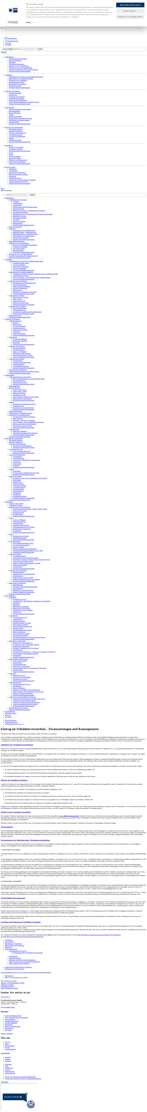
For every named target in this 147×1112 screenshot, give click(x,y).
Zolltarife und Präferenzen (21, 525)
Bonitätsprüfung (18, 576)
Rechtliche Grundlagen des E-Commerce (26, 648)
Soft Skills (16, 220)
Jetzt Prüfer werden (19, 248)
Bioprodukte (17, 480)
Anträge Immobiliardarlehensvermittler (25, 704)
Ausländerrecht (17, 619)
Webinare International (20, 565)
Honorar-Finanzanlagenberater (22, 626)
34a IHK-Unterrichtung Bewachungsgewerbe (23, 69)
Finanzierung (13, 95)
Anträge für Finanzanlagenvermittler (24, 701)
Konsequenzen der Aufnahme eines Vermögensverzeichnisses (25, 840)
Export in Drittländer (19, 520)
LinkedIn (8, 1057)
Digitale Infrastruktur (15, 116)
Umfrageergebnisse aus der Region (20, 109)
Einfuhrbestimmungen (20, 538)
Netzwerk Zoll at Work (16, 147)
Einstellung (16, 603)
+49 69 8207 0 (5, 997)
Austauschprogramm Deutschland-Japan (25, 558)
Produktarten (17, 493)
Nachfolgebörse (18, 361)
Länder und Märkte (15, 158)
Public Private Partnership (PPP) (23, 578)
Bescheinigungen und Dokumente (19, 151)
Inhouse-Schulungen (15, 60)
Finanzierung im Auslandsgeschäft (23, 574)
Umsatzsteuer (17, 531)
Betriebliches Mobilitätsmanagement (24, 404)
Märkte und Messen (19, 632)
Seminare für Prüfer (19, 301)
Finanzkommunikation (20, 339)
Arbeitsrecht (12, 169)
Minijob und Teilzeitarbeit (21, 606)
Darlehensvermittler (19, 621)
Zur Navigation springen (26, 972)
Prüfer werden (17, 299)
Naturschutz (16, 462)
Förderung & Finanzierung (17, 133)
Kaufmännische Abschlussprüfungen (24, 283)
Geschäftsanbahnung (19, 556)
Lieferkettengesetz (18, 458)
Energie (11, 138)
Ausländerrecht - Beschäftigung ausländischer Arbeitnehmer (32, 601)
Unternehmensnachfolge (16, 98)
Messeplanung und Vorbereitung (23, 590)
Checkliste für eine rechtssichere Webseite (26, 644)
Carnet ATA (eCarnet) (20, 511)
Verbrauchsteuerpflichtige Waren (23, 543)
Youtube (7, 1059)
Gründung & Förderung (12, 319)
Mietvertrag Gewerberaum (21, 666)
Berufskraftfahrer (18, 250)
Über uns (8, 43)
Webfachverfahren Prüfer (21, 303)
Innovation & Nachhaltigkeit (14, 438)
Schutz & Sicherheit (19, 221)
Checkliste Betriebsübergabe (22, 362)
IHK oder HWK (18, 628)
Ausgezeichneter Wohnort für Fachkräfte (25, 397)
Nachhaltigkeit (17, 456)
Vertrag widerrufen (7, 1033)
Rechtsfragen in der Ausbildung (23, 610)
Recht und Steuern (10, 720)
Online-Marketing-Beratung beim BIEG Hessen (24, 102)
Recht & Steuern (10, 596)
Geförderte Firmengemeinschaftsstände (25, 587)
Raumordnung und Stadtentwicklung (20, 118)
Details (28, 22)
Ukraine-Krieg (17, 567)
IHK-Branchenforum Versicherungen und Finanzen (29, 637)
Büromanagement (18, 209)
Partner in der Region (19, 389)
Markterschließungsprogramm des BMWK (26, 579)
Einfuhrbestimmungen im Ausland (23, 527)
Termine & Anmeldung (20, 247)
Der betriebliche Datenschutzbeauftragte (25, 654)
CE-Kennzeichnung (19, 487)
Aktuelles (18, 71)
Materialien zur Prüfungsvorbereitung (24, 292)
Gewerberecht (13, 171)
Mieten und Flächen (19, 393)
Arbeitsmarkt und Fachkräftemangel (24, 230)
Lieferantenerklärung (19, 521)
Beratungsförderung (19, 348)
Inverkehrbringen (18, 491)
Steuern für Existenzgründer (21, 677)
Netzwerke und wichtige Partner (23, 561)
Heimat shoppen (18, 418)
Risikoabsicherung (18, 572)
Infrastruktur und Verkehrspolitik (23, 408)
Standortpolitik (9, 375)
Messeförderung (18, 585)
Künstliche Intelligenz (16, 131)
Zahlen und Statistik (19, 333)
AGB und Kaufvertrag (20, 661)
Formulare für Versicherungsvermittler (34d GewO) (29, 699)
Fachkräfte (12, 62)
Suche (16, 49)
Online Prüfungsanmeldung (21, 286)
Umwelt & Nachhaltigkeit (17, 136)
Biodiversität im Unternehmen (22, 399)
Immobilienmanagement (20, 212)
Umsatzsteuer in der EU (20, 679)
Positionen (24, 71)
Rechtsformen (17, 686)
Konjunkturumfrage (19, 380)
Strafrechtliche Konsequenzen (13, 898)
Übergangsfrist (7, 827)
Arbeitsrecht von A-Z (19, 599)
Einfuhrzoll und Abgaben (21, 536)
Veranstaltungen (12, 38)
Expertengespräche (19, 350)
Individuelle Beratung (15, 129)
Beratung (16, 323)
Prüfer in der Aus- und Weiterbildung (20, 68)
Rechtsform (16, 332)
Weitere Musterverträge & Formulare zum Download (29, 668)
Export (11, 153)
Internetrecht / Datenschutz (17, 172)
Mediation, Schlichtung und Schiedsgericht (26, 690)
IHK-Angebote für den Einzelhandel (24, 424)
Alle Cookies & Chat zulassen (130, 5)
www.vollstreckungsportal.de (69, 816)
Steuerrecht (12, 176)
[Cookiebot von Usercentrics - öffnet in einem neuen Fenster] (13, 22)
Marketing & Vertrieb (19, 216)
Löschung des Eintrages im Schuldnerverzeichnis (21, 922)
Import (11, 154)
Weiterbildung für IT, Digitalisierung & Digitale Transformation (33, 214)
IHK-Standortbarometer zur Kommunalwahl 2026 (28, 379)
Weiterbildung (9, 198)
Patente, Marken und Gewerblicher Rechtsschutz (28, 691)
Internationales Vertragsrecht (22, 529)
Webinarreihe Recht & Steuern (18, 182)
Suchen (40, 49)
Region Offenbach (14, 113)
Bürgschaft (16, 342)
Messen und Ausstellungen (17, 162)
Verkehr (11, 115)
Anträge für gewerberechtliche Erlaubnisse (22, 180)
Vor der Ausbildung (19, 265)
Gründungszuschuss (19, 328)
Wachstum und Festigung (17, 97)
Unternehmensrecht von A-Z (22, 684)
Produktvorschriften (15, 140)
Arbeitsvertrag (17, 663)
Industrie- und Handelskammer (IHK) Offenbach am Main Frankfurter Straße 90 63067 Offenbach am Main (13, 985)
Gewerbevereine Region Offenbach (24, 417)
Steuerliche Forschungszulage (22, 446)
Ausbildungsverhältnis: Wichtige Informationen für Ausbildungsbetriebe (35, 274)
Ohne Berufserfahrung (20, 308)
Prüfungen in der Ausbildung (18, 80)
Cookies (7, 1070)
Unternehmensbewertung (21, 366)
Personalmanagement (19, 218)
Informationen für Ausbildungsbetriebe (21, 78)
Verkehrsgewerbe (18, 406)
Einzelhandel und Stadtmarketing (19, 120)
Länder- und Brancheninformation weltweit (26, 563)
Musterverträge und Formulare (18, 174)
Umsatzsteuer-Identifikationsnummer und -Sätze (28, 550)
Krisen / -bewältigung (19, 352)
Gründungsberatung (15, 93)
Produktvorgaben (18, 484)
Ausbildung (8, 259)
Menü (2, 188)
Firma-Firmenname (19, 688)
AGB (6, 1066)
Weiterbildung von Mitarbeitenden (23, 236)
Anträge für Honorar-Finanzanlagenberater (26, 702)
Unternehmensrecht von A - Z (14, 724)
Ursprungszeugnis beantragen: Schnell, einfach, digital (30, 509)
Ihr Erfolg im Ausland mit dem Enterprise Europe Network (31, 559)
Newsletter (8, 45)
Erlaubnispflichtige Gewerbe (22, 623)
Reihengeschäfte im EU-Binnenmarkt (24, 549)
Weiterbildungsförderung (16, 64)
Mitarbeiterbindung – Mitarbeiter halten (25, 234)
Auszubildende (17, 203)
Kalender (12, 71)
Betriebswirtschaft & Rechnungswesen (25, 207)
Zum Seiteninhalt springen (42, 972)
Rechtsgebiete (17, 482)
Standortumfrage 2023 (20, 382)
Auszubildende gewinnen (21, 276)
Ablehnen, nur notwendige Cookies (130, 17)
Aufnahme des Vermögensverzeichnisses (17, 745)
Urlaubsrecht (17, 612)
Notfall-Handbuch (18, 364)
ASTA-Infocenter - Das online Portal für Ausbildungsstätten (32, 277)
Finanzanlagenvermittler (20, 625)
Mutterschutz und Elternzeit (21, 608)
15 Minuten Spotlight (15, 149)
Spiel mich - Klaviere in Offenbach (24, 420)
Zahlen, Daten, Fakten (20, 391)
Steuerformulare (18, 670)
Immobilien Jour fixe (19, 395)
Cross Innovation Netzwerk (21, 451)
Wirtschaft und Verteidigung (17, 100)
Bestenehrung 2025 (15, 86)
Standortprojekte (14, 122)
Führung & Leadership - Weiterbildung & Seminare (29, 210)
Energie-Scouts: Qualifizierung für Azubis (26, 473)
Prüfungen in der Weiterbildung (19, 66)
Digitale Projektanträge (20, 288)
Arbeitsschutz (17, 464)
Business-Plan (17, 324)
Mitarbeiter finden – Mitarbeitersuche (24, 232)
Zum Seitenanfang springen (9, 972)
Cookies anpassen (129, 11)
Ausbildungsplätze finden (21, 263)
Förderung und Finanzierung (18, 160)
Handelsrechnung (18, 512)
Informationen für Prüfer (16, 82)
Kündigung (16, 605)
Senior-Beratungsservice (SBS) (22, 355)
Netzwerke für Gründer (20, 330)
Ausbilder (16, 201)
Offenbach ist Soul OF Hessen (22, 426)
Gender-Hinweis (10, 1073)
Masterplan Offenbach (20, 431)
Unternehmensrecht (15, 178)
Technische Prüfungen (20, 285)
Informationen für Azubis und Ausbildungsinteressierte (26, 77)
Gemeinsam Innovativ (16, 135)
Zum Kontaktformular (8, 1007)
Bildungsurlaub (17, 223)
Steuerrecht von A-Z (19, 675)
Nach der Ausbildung (19, 268)
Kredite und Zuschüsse (20, 341)
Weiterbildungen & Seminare (18, 59)
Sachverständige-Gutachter (21, 634)
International (9, 502)
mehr (28, 71)
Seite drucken (9, 976)
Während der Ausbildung (21, 267)
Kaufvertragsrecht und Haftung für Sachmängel (28, 953)
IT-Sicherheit (17, 655)
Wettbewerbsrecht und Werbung (23, 693)
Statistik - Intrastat (18, 547)
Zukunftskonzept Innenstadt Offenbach (25, 433)
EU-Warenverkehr (14, 156)
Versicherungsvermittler (20, 635)
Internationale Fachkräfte (20, 238)
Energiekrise (17, 471)
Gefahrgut (16, 465)
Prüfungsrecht (17, 290)
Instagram (8, 1061)
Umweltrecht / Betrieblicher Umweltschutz (26, 460)
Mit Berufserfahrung (19, 310)
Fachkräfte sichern (13, 41)
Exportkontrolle (18, 523)
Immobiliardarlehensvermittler (22, 630)
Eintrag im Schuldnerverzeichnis (14, 780)
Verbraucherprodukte (19, 485)
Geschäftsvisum (18, 514)
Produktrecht (17, 494)
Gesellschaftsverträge (19, 664)
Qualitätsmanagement (19, 496)
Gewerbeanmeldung (19, 326)
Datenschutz (9, 1068)
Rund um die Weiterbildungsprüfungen (25, 245)
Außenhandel (17, 205)
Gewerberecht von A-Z (20, 617)
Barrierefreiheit (9, 1071)
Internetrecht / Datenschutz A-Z (23, 643)
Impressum (8, 1064)
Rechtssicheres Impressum (21, 646)
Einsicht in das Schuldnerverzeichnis (16, 812)
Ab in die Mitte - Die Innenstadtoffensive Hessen (28, 422)
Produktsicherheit (18, 489)
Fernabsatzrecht (18, 650)
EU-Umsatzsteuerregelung (21, 545)
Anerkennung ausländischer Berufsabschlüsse (27, 312)
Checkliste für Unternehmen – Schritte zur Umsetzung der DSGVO (34, 652)
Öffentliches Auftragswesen (21, 353)
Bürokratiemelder (14, 111)
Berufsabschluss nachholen (17, 84)
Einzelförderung (18, 588)
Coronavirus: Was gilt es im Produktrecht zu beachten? (30, 478)
